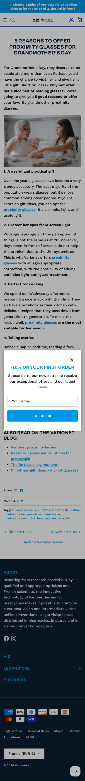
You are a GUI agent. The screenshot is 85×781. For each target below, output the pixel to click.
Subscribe (42, 416)
